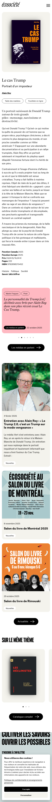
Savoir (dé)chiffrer (11, 274)
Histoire (5, 271)
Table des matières (12, 101)
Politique (15, 271)
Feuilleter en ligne (35, 101)
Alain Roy (6, 93)
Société (24, 271)
